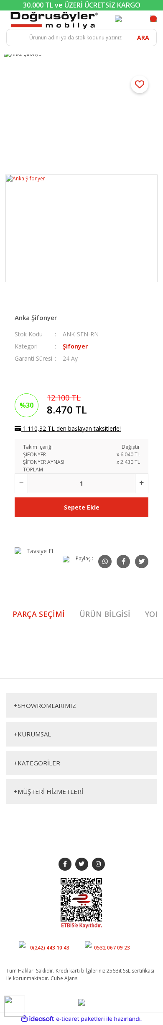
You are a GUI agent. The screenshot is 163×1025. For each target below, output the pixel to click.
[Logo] (54, 19)
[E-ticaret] (80, 1019)
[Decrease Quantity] (21, 483)
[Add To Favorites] (139, 84)
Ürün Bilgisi (104, 614)
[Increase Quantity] (141, 483)
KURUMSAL (32, 734)
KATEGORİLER (37, 763)
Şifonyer (75, 346)
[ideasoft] (37, 1019)
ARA (143, 38)
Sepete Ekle (81, 507)
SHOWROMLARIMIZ (45, 705)
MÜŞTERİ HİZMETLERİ (48, 791)
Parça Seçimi (39, 614)
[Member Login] (118, 19)
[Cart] (153, 19)
